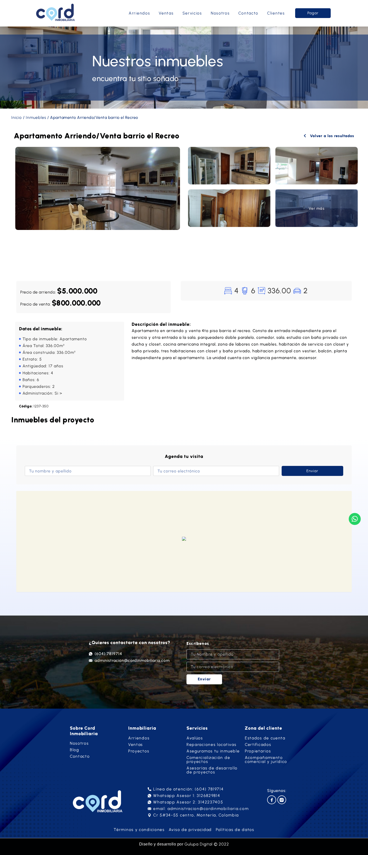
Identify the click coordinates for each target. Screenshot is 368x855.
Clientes (276, 13)
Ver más (316, 208)
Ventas (166, 13)
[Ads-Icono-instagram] (281, 799)
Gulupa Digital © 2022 (207, 844)
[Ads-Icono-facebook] (271, 799)
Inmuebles (36, 117)
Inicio (16, 117)
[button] (184, 539)
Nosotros (220, 13)
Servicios (192, 13)
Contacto (248, 13)
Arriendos (139, 13)
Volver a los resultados (331, 136)
